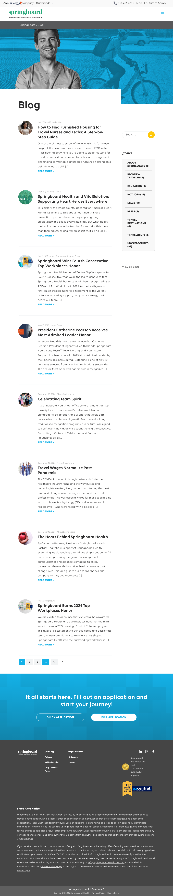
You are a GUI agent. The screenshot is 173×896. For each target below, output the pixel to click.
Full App (48, 757)
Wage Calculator (75, 752)
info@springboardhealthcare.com (104, 854)
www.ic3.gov (23, 870)
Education (136, 186)
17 (54, 662)
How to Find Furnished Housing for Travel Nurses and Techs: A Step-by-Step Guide (70, 132)
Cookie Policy (113, 893)
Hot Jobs (136, 194)
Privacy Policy (98, 893)
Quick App (49, 752)
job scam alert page (51, 866)
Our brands (43, 3)
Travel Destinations (136, 223)
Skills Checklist (52, 762)
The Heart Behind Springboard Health (73, 537)
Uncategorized (138, 245)
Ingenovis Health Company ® (88, 889)
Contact (71, 762)
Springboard (27, 25)
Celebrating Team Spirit (60, 399)
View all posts (130, 267)
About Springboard (138, 164)
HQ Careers (73, 757)
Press (133, 211)
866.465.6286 (125, 3)
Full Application (113, 717)
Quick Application (60, 717)
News (133, 203)
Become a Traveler (135, 176)
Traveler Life (138, 235)
